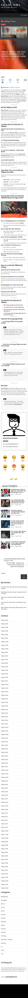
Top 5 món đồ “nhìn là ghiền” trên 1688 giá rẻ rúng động (13, 603)
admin (3, 58)
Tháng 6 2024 (4, 706)
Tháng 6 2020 (4, 852)
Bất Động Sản (4, 896)
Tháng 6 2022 (4, 781)
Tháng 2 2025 (4, 677)
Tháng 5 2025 (4, 666)
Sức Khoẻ (3, 928)
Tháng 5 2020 (4, 856)
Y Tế (2, 953)
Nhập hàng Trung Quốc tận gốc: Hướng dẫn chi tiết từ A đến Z (13, 592)
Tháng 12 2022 (4, 770)
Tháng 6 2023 (4, 748)
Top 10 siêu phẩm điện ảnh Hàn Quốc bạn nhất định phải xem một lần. (18, 501)
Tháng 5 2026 (4, 623)
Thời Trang (3, 936)
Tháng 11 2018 (4, 877)
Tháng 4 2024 (4, 713)
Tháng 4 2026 (4, 627)
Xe (1, 946)
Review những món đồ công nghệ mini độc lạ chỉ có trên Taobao (14, 608)
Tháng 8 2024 (4, 698)
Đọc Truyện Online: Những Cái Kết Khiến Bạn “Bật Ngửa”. (18, 533)
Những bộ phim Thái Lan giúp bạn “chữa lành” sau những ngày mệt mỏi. (18, 491)
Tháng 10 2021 (4, 809)
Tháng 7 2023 (4, 745)
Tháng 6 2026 (4, 620)
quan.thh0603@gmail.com (12, 444)
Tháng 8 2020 (4, 845)
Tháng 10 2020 (4, 838)
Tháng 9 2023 (4, 738)
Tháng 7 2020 (4, 848)
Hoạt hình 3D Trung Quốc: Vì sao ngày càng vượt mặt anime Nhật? (18, 543)
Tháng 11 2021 (4, 806)
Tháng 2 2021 (4, 823)
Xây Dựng (3, 943)
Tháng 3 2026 (4, 631)
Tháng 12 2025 (4, 641)
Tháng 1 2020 (4, 870)
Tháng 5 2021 (4, 820)
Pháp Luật (3, 921)
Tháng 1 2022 (4, 798)
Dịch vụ (3, 903)
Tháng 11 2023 (4, 731)
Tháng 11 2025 (4, 645)
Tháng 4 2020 (4, 859)
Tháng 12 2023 (4, 727)
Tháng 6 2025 (4, 663)
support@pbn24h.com (11, 976)
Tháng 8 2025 (4, 656)
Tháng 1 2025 (4, 681)
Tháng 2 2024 (4, 720)
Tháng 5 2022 (4, 784)
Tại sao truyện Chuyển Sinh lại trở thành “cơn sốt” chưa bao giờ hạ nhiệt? (17, 523)
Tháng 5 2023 (4, 752)
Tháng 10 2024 (4, 691)
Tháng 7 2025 (4, 659)
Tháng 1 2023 (4, 766)
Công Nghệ (4, 900)
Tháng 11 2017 (4, 884)
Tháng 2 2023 (4, 763)
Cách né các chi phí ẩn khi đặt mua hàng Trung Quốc (12, 598)
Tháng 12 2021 (4, 802)
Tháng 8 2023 (4, 741)
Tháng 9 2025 (4, 652)
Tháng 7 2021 (4, 813)
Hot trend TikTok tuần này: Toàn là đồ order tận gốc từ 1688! (14, 587)
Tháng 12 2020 (4, 831)
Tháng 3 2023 (4, 759)
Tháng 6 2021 (4, 816)
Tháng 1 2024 (4, 723)
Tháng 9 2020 (4, 841)
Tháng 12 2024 (4, 684)
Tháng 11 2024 (4, 688)
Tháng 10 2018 (4, 881)
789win (22, 223)
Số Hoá (3, 925)
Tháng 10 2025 (4, 648)
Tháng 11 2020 (4, 834)
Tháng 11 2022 (4, 773)
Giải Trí (4, 49)
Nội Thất (3, 918)
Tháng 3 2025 (4, 673)
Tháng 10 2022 (4, 777)
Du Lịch (3, 907)
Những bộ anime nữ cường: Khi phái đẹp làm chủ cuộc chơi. (18, 512)
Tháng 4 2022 (4, 788)
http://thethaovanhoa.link (12, 446)
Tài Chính (3, 932)
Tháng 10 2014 (4, 888)
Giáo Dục (3, 914)
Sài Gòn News (10, 5)
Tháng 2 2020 (4, 866)
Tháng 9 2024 (4, 695)
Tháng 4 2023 (4, 756)
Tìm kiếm (3, 573)
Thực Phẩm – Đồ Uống (6, 939)
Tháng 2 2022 (4, 795)
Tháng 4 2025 (4, 670)
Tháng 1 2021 (4, 827)
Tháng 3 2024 (4, 716)
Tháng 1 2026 (4, 638)
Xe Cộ (2, 950)
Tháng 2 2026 (4, 634)
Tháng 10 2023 (4, 734)
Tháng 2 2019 (4, 873)
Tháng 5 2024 (4, 709)
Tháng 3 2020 (4, 863)
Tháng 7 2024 (4, 702)
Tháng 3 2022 (4, 791)
